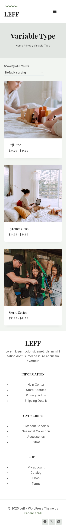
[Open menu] (56, 11)
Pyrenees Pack (19, 229)
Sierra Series (18, 312)
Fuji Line (15, 145)
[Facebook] (45, 522)
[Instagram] (59, 522)
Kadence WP (33, 513)
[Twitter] (52, 522)
